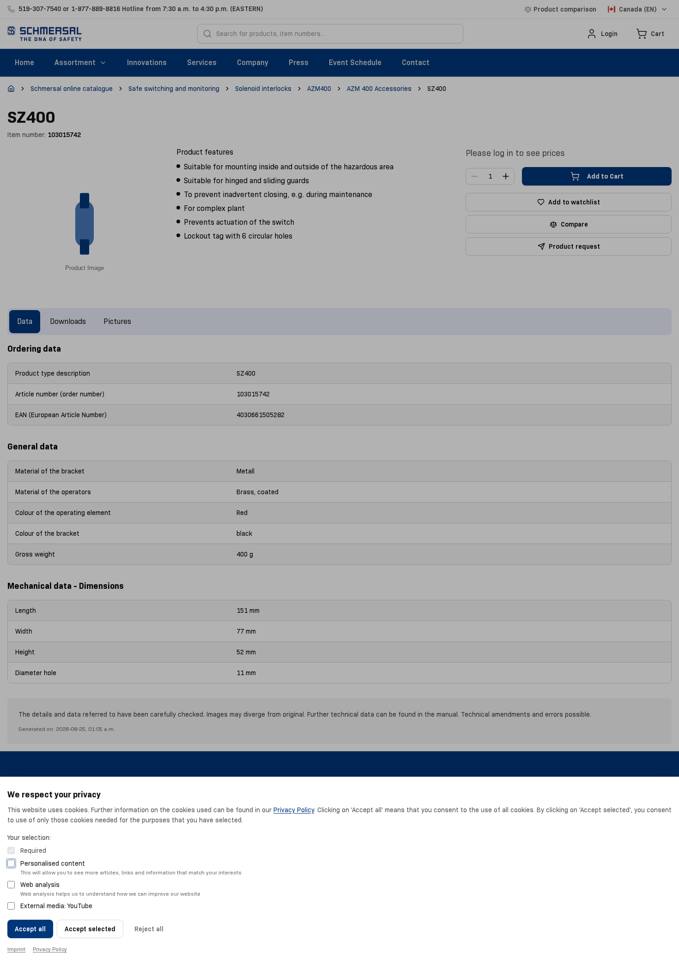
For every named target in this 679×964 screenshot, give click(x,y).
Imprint (16, 949)
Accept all (30, 929)
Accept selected (90, 929)
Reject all (149, 929)
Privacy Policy (293, 810)
